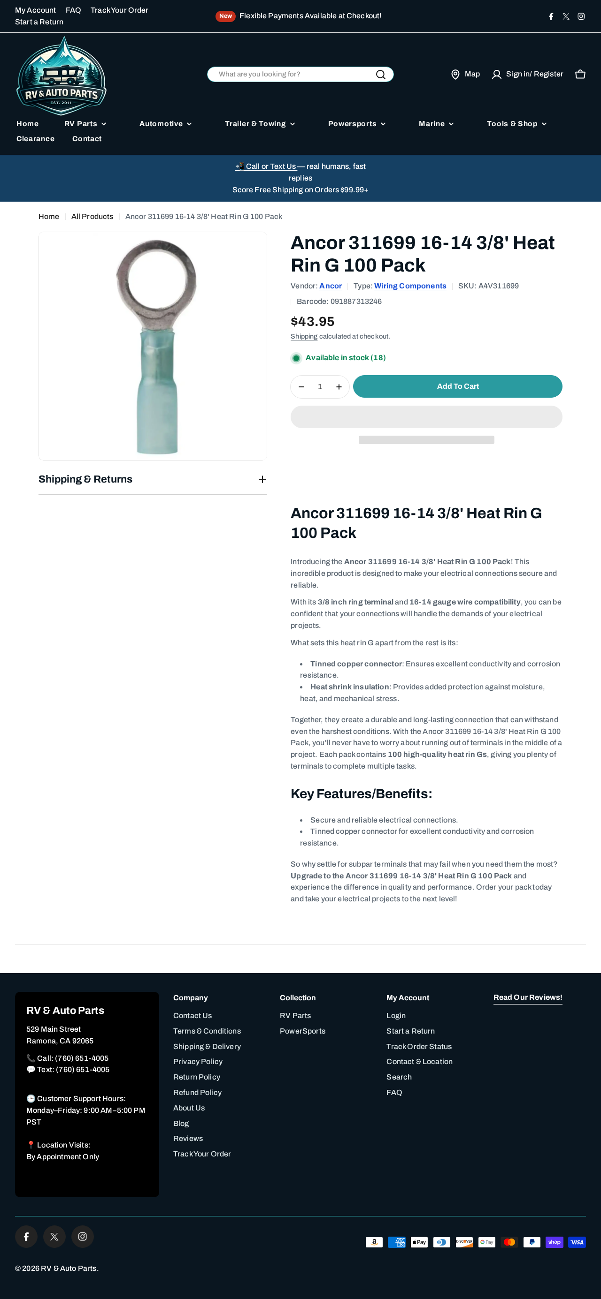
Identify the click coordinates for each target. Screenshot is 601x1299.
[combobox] (300, 74)
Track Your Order (120, 10)
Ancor (330, 286)
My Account (35, 10)
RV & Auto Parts (68, 1268)
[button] (426, 417)
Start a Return (39, 22)
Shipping (304, 336)
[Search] (380, 74)
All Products (92, 216)
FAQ (73, 10)
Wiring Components (410, 286)
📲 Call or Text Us (266, 166)
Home (49, 216)
